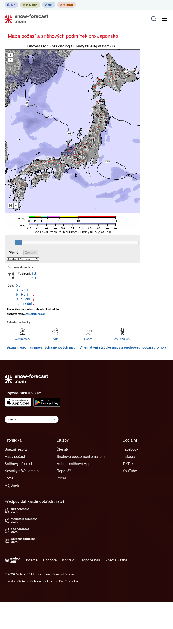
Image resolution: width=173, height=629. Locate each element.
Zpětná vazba (116, 560)
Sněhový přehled (18, 463)
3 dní (35, 273)
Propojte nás (90, 560)
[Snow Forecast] (25, 18)
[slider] (18, 242)
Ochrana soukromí (42, 581)
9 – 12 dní (23, 298)
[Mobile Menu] (164, 19)
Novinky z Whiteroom (22, 470)
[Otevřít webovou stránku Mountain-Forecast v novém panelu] (30, 5)
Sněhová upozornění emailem (81, 456)
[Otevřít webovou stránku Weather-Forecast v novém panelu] (66, 5)
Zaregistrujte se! (35, 313)
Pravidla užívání (15, 581)
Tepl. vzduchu (122, 339)
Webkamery (22, 339)
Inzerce (32, 560)
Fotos (9, 478)
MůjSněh (12, 485)
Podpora (50, 560)
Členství (63, 449)
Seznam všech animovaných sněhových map (41, 347)
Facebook (130, 449)
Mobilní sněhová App (73, 463)
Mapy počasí (15, 456)
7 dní (35, 278)
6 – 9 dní (22, 294)
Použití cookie (68, 581)
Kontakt (68, 560)
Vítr (55, 339)
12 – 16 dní (24, 303)
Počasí (88, 339)
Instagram (130, 456)
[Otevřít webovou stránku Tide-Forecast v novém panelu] (48, 5)
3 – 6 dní (22, 289)
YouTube (130, 470)
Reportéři (64, 470)
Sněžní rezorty (16, 449)
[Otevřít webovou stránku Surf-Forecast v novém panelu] (11, 5)
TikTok (128, 463)
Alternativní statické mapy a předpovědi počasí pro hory (123, 347)
